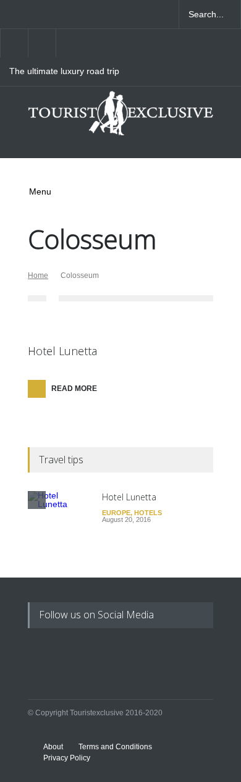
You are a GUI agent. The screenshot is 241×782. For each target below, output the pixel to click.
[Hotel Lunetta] (59, 522)
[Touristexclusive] (120, 118)
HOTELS (148, 512)
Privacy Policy (66, 758)
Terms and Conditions (115, 746)
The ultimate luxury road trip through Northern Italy (64, 72)
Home (38, 275)
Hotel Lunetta (62, 350)
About (53, 746)
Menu (40, 191)
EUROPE (116, 512)
